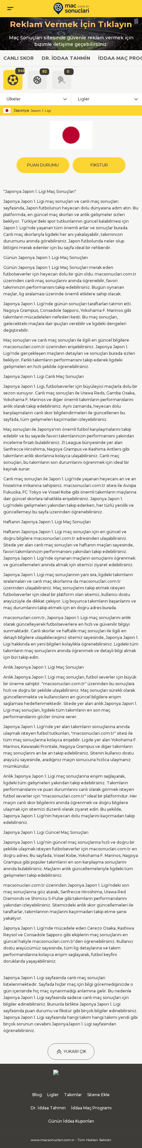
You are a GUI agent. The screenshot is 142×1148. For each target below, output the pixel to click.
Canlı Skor (18, 58)
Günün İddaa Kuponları (71, 1121)
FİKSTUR (99, 165)
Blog (37, 1094)
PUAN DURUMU (43, 165)
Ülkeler (14, 98)
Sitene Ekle (98, 1094)
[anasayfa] (71, 9)
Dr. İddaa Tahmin (66, 58)
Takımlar (73, 1094)
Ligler (83, 98)
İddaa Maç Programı (91, 1107)
